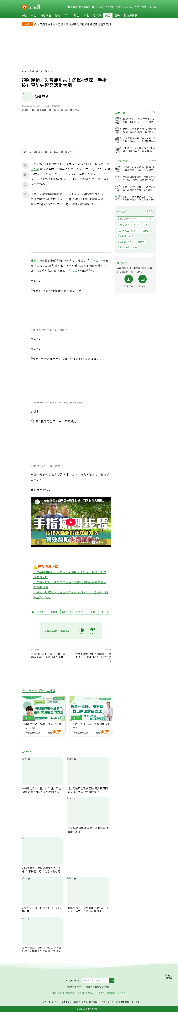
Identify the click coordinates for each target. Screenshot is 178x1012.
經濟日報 (85, 6)
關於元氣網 (57, 993)
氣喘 (135, 247)
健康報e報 (74, 980)
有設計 (110, 6)
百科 (67, 15)
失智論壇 (45, 15)
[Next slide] (109, 709)
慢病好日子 (130, 15)
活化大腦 (71, 271)
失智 (107, 15)
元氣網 (31, 71)
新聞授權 (65, 1002)
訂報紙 (115, 1002)
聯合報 (73, 6)
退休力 (97, 15)
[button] (155, 15)
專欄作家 (122, 993)
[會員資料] (150, 7)
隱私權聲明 (94, 1002)
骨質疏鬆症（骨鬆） (128, 230)
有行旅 (121, 6)
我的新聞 (141, 6)
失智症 (145, 230)
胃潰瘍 (141, 241)
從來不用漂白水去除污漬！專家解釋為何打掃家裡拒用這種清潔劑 (72, 24)
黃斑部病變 (123, 247)
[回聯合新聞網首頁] (24, 7)
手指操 (93, 261)
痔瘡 (146, 224)
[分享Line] (25, 174)
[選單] (155, 7)
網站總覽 (135, 1002)
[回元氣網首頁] (34, 6)
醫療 (57, 15)
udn (24, 71)
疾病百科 (92, 993)
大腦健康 (53, 611)
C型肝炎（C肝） (126, 241)
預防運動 (66, 611)
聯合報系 (106, 1002)
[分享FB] (25, 164)
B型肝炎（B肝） (126, 236)
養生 (33, 15)
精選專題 (81, 993)
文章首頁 (111, 993)
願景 (130, 6)
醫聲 (117, 15)
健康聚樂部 (70, 993)
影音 (76, 15)
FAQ (51, 1002)
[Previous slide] (25, 709)
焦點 (24, 15)
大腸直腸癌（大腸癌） (129, 224)
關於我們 (125, 1002)
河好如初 (98, 6)
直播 (28, 717)
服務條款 (76, 1002)
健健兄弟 (36, 261)
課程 (86, 15)
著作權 (84, 1002)
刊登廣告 (42, 1002)
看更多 (152, 112)
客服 (57, 1002)
